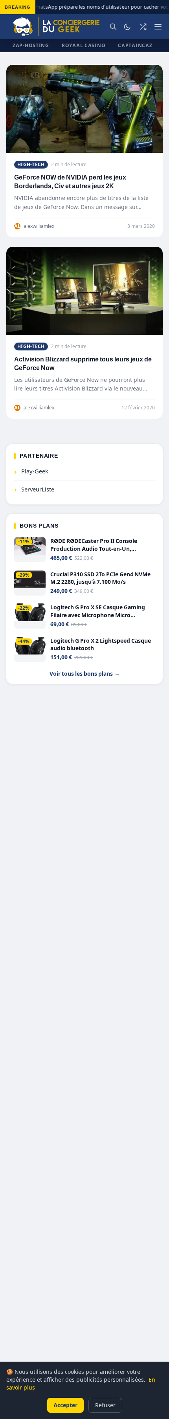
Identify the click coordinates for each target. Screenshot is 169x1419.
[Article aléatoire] (143, 26)
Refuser (105, 1405)
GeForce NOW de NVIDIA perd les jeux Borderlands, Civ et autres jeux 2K (70, 182)
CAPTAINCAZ (135, 45)
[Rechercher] (113, 27)
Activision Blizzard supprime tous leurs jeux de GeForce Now (83, 363)
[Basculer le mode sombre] (127, 26)
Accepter (65, 1405)
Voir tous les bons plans (85, 673)
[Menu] (158, 26)
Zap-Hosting (31, 45)
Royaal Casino (83, 45)
